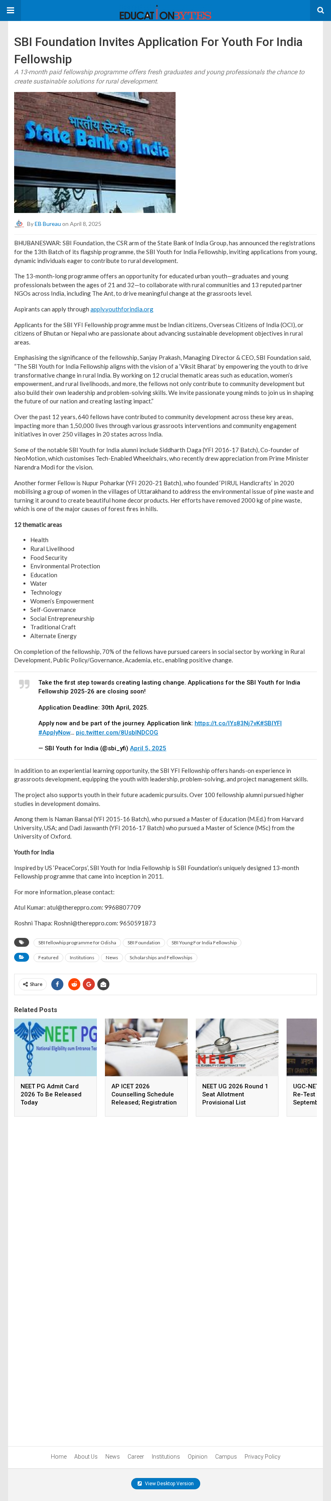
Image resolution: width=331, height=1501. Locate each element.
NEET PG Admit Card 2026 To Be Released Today (51, 1094)
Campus (226, 1456)
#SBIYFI (271, 723)
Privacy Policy (263, 1456)
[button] (10, 10)
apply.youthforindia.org (121, 309)
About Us (86, 1456)
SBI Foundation (144, 942)
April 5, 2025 (148, 748)
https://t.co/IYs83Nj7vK (227, 723)
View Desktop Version (169, 1483)
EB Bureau (48, 223)
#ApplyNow (54, 732)
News (112, 957)
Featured (48, 957)
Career (136, 1456)
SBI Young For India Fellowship (204, 942)
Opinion (197, 1456)
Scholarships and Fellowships (161, 957)
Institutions (82, 957)
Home (59, 1456)
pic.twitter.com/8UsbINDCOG (117, 732)
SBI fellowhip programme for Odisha (77, 942)
